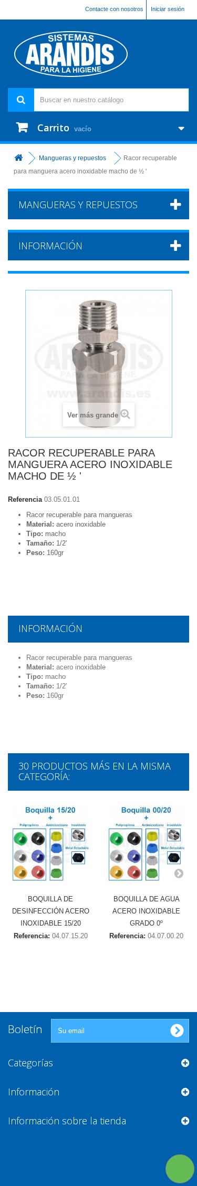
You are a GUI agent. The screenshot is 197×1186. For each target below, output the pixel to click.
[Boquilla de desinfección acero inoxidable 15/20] (51, 844)
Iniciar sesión (167, 9)
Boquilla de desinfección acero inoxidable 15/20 (50, 911)
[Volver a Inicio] (18, 158)
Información (50, 245)
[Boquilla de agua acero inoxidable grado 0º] (147, 844)
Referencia (25, 499)
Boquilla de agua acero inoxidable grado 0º (146, 911)
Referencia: (32, 936)
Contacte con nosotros (114, 9)
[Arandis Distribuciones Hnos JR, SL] (98, 53)
